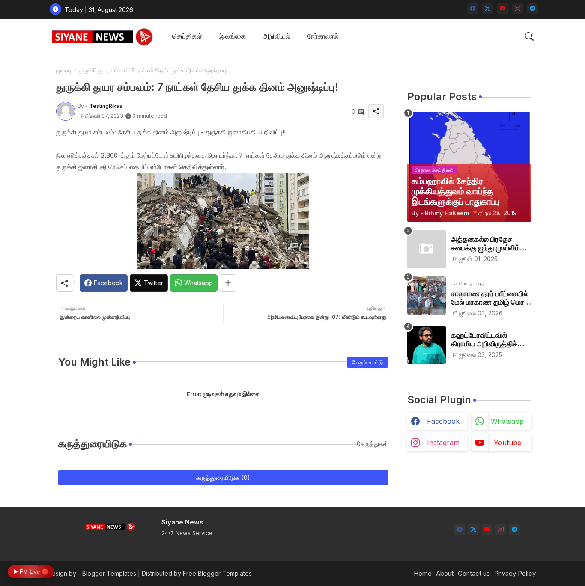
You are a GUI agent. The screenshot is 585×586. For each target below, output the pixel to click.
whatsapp (507, 421)
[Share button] (228, 283)
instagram (443, 442)
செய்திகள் (187, 36)
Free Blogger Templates (217, 573)
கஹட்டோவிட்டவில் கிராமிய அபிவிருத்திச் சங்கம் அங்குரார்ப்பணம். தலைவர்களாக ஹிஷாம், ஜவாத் (487, 339)
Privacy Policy (515, 573)
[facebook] (472, 8)
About (445, 573)
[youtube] (502, 8)
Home (423, 573)
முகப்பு (63, 70)
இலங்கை (232, 36)
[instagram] (517, 8)
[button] (529, 36)
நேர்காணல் (323, 36)
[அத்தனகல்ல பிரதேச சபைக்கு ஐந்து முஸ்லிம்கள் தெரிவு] (426, 249)
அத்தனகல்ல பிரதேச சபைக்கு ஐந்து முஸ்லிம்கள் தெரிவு (491, 244)
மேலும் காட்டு (367, 362)
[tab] (187, 37)
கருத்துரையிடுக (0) (223, 477)
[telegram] (532, 8)
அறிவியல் (276, 36)
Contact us (474, 573)
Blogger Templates (109, 573)
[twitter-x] (487, 8)
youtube (507, 442)
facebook (443, 421)
